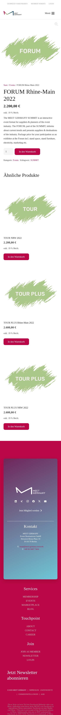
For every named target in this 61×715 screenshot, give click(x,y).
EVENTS (30, 601)
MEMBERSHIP (30, 596)
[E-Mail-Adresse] (45, 501)
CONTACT (30, 630)
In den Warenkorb (27, 151)
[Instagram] (27, 501)
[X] (39, 501)
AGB (42, 694)
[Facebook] (33, 501)
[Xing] (22, 501)
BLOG (30, 609)
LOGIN (30, 660)
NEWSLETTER (30, 656)
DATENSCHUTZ (47, 690)
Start (6, 85)
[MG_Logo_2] (30, 490)
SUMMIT (34, 160)
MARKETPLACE (31, 605)
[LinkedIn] (16, 501)
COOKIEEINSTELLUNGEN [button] (28, 694)
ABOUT (30, 626)
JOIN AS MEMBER (30, 651)
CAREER (30, 634)
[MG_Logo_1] (13, 13)
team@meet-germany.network (32, 547)
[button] (49, 13)
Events (12, 85)
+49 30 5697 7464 (31, 549)
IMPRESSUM (34, 690)
